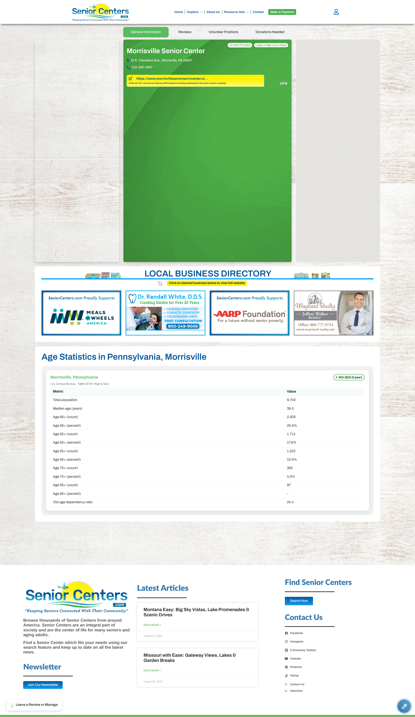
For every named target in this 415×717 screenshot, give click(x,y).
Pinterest (296, 667)
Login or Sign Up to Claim (271, 45)
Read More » (152, 625)
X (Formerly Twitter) (303, 650)
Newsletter (42, 667)
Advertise (296, 690)
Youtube (295, 658)
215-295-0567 (142, 67)
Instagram (296, 641)
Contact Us (297, 684)
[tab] (146, 32)
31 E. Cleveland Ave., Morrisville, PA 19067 (161, 60)
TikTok (294, 675)
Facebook (296, 633)
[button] (34, 705)
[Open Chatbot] (404, 706)
